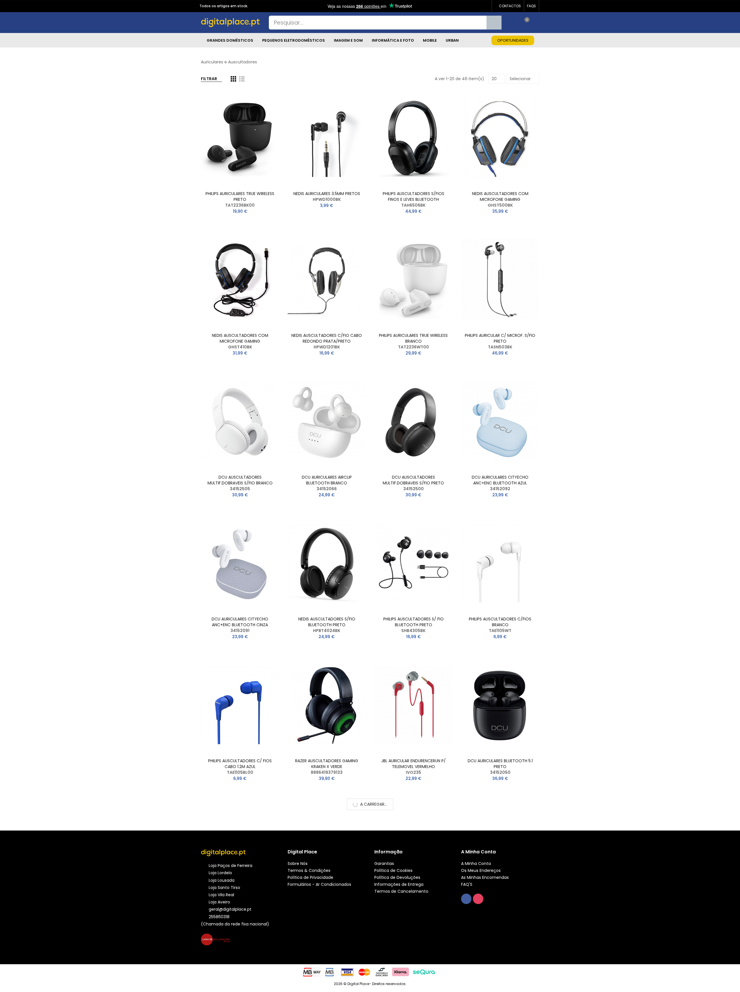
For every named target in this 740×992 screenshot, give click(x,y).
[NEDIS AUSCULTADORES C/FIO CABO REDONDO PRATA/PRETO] (327, 279)
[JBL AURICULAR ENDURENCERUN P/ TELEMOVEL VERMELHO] (413, 705)
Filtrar (209, 79)
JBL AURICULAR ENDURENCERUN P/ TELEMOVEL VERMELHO (413, 763)
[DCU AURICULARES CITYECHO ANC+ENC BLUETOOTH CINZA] (240, 563)
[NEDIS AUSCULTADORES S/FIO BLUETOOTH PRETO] (327, 563)
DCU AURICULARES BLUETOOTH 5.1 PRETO (500, 763)
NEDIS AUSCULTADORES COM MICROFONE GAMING (500, 196)
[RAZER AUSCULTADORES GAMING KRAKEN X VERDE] (327, 705)
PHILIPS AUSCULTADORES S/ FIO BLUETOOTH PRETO (413, 622)
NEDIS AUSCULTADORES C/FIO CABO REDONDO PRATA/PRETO (326, 338)
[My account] (536, 22)
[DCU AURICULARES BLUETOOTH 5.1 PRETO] (500, 705)
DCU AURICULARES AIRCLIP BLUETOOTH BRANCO (327, 480)
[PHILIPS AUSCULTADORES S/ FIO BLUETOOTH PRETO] (413, 563)
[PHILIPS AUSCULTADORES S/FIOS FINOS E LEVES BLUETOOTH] (413, 137)
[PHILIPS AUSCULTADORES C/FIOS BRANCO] (500, 563)
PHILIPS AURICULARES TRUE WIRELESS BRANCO (413, 338)
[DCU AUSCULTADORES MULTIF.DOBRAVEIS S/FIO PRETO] (413, 421)
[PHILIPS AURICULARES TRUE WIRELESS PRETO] (240, 137)
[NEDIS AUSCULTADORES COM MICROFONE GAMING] (500, 137)
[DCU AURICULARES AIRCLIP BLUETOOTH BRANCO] (327, 421)
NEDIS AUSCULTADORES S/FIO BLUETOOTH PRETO (326, 622)
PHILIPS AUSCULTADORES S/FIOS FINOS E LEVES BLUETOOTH (413, 196)
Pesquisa (494, 23)
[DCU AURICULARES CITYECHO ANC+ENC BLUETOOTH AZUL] (500, 421)
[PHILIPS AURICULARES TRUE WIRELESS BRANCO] (413, 279)
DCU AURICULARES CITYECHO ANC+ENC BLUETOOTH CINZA (240, 622)
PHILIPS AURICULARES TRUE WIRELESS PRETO (240, 196)
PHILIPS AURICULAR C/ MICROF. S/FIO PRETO (500, 338)
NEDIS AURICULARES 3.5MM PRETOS (326, 193)
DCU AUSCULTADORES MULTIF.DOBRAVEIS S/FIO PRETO (413, 480)
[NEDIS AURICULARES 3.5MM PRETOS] (327, 137)
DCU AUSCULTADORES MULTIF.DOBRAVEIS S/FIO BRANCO (240, 480)
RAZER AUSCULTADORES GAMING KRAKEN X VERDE (326, 763)
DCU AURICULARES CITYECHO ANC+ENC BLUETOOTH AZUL (500, 480)
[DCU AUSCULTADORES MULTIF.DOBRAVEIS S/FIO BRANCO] (240, 421)
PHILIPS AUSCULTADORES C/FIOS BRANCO (500, 622)
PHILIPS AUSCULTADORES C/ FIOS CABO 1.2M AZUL (240, 763)
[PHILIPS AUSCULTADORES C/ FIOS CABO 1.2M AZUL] (240, 705)
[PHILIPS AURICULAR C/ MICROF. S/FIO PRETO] (500, 279)
